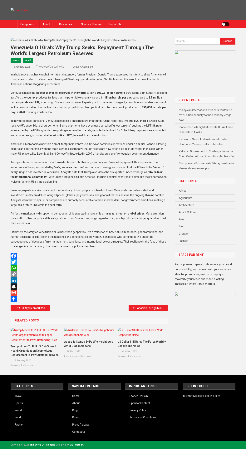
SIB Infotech (76, 444)
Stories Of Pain (139, 396)
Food (18, 417)
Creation (184, 233)
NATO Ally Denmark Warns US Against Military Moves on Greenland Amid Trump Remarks (33, 308)
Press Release (81, 424)
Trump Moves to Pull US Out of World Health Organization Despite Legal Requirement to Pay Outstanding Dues (35, 350)
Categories (27, 24)
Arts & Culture (187, 212)
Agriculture (185, 198)
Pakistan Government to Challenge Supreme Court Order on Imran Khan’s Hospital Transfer (206, 154)
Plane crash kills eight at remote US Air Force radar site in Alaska (206, 130)
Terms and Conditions (143, 417)
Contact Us (114, 24)
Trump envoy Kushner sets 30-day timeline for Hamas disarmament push (207, 166)
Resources (65, 24)
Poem (76, 417)
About (46, 24)
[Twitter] (89, 262)
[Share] (89, 299)
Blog (181, 226)
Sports (19, 403)
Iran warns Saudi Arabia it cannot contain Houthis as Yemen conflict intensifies (204, 142)
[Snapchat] (89, 286)
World (28, 60)
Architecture (186, 205)
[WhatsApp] (89, 268)
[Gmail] (89, 293)
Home (76, 396)
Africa (182, 190)
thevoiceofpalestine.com (51, 66)
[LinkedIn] (89, 280)
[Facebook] (89, 256)
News (16, 60)
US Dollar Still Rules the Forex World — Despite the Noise (142, 343)
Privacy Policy (138, 410)
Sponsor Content (91, 24)
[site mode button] (225, 24)
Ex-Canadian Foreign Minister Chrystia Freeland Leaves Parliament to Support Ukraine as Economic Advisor (150, 308)
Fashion (183, 240)
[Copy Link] (89, 274)
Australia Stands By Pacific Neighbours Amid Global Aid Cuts (88, 343)
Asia (181, 219)
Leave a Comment (83, 66)
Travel (18, 396)
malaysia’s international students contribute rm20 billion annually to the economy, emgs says (205, 115)
